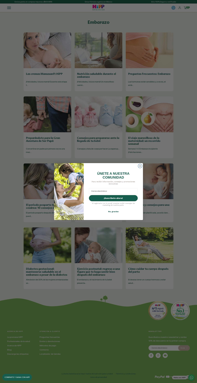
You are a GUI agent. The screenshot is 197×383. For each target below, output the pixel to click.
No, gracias (113, 211)
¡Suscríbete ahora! (113, 198)
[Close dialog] (140, 166)
